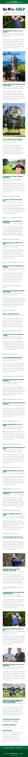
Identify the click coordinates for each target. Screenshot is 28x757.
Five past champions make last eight (12, 514)
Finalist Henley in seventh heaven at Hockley (13, 493)
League (4, 428)
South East (8, 383)
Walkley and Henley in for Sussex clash (13, 471)
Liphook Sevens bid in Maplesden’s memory (13, 266)
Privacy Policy (19, 747)
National (5, 142)
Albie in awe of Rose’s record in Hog (11, 741)
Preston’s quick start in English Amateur (11, 734)
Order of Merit (18, 35)
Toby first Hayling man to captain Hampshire (13, 380)
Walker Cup (21, 88)
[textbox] (14, 727)
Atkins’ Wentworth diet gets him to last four (14, 403)
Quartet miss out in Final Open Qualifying (12, 222)
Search (15, 721)
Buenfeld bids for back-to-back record (13, 31)
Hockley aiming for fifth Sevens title (13, 243)
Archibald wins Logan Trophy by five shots (13, 177)
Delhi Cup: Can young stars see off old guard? (13, 665)
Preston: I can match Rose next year (12, 200)
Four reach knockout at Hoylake (13, 139)
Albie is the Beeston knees (11, 313)
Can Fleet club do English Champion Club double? (13, 291)
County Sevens (21, 245)
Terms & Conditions (9, 747)
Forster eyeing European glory (12, 357)
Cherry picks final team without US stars (14, 448)
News (13, 35)
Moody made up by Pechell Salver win (13, 629)
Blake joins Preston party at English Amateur (12, 732)
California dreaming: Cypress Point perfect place (14, 85)
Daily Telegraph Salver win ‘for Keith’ (12, 425)
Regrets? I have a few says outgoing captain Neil (11, 569)
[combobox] (14, 727)
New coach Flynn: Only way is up (12, 537)
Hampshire (9, 35)
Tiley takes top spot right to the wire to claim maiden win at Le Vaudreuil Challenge (13, 701)
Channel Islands (6, 517)
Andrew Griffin (7, 33)
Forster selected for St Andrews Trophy (13, 335)
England (4, 35)
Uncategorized (8, 36)
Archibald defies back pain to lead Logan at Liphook (13, 593)
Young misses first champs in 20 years (11, 739)
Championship (20, 33)
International (5, 88)
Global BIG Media (13, 753)
